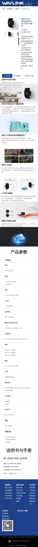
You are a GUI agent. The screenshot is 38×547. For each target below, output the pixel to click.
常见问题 (19, 496)
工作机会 (32, 490)
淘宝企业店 (8, 487)
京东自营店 (8, 496)
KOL (30, 504)
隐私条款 (32, 498)
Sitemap (33, 537)
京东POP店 (8, 498)
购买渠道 (32, 496)
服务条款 (32, 501)
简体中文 (13, 473)
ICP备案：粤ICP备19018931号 (19, 545)
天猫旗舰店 (8, 490)
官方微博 (5, 513)
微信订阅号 (6, 519)
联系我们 (32, 487)
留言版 (18, 498)
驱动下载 (19, 487)
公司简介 (32, 493)
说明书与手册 (28, 76)
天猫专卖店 (8, 493)
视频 (17, 501)
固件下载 (19, 490)
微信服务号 (6, 516)
